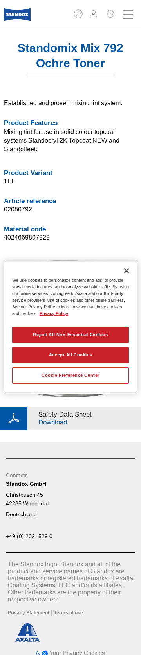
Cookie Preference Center (70, 375)
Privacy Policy (54, 313)
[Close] (126, 270)
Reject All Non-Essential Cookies (70, 334)
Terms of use (68, 613)
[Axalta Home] (17, 18)
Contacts (17, 475)
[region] (70, 327)
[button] (79, 16)
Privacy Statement (28, 613)
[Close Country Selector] (109, 14)
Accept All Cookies (70, 355)
